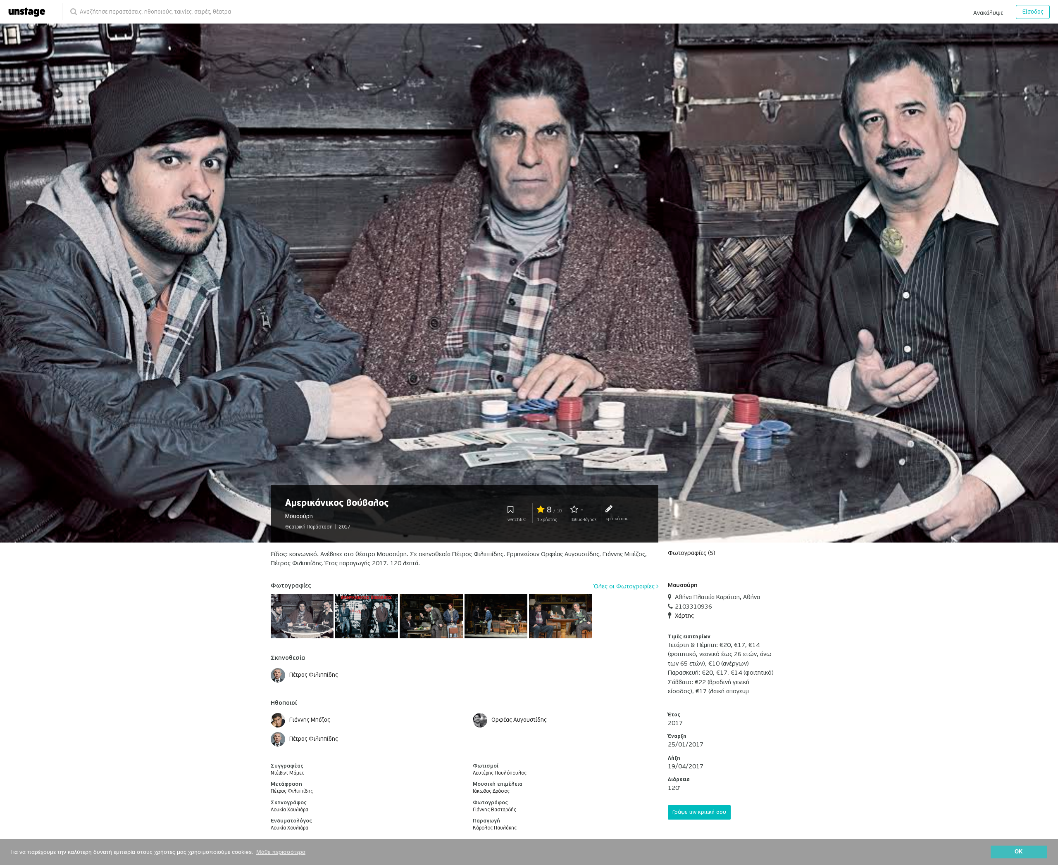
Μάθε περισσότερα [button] (280, 851)
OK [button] (1018, 852)
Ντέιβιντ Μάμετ (287, 773)
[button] (988, 11)
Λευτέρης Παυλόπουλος (500, 773)
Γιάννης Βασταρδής (494, 810)
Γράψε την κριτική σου (699, 812)
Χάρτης (684, 615)
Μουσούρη (683, 585)
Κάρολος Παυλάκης (495, 828)
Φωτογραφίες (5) (691, 553)
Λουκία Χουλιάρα (289, 810)
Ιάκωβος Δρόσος (491, 791)
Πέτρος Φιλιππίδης (292, 791)
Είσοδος (1032, 12)
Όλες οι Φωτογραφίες (625, 586)
